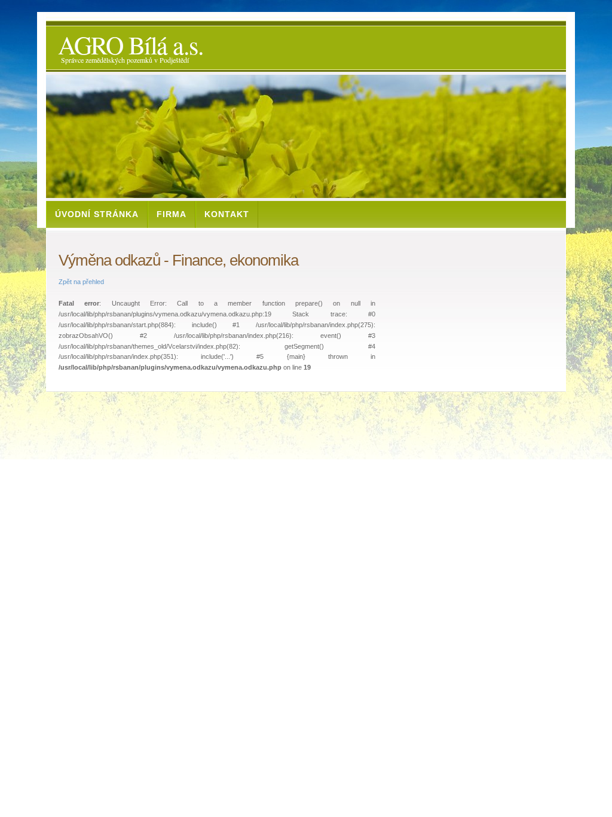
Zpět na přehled (81, 281)
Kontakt (226, 214)
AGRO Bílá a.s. (130, 45)
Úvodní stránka (97, 214)
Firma (171, 214)
